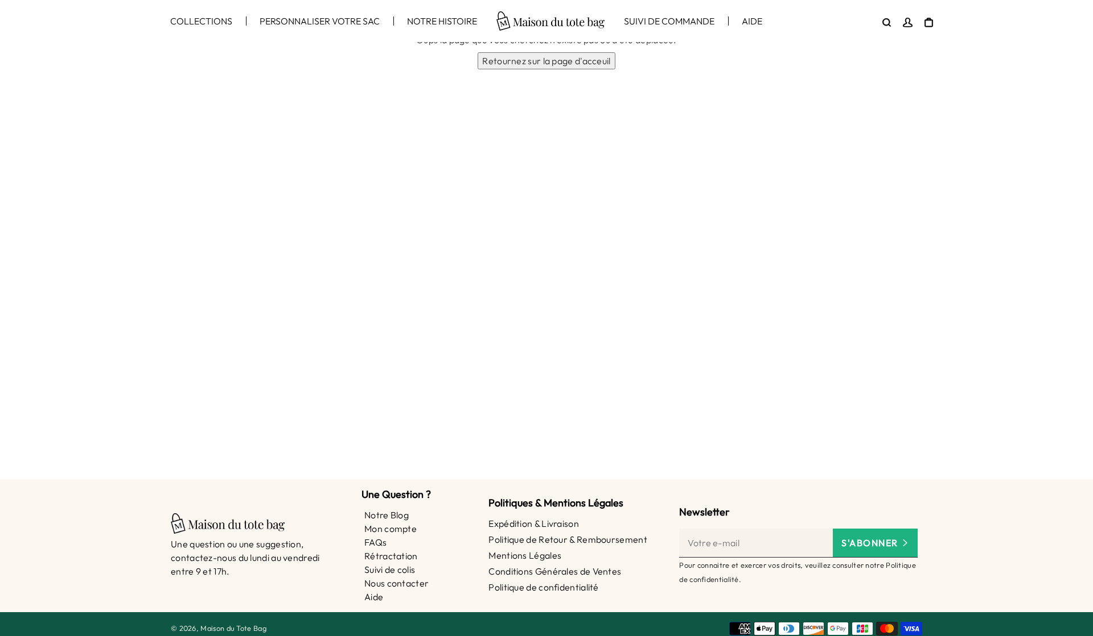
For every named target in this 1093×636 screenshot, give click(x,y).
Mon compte (390, 528)
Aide (373, 596)
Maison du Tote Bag (233, 628)
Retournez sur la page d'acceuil (546, 60)
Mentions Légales (524, 555)
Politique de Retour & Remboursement (567, 539)
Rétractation (391, 556)
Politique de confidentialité (543, 587)
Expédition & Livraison (533, 523)
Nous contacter (396, 583)
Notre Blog (386, 515)
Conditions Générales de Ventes (554, 571)
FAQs (375, 542)
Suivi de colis (389, 569)
